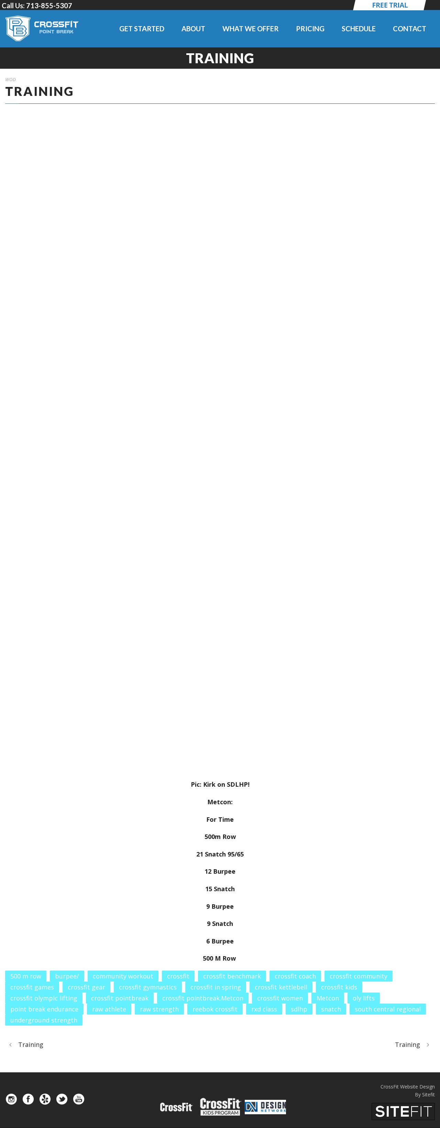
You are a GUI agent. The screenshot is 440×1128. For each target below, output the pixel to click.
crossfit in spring (215, 987)
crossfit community (358, 976)
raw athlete (109, 1009)
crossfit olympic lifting (43, 998)
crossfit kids (339, 987)
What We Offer (250, 28)
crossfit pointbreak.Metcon (202, 998)
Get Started (141, 28)
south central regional (388, 1009)
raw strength (159, 1009)
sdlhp (299, 1009)
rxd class (264, 1009)
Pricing (310, 28)
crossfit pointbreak (119, 998)
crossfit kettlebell (281, 987)
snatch (331, 1009)
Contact (409, 28)
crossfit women (280, 998)
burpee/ (67, 976)
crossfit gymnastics (148, 987)
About (193, 28)
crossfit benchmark (232, 976)
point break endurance (44, 1009)
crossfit (178, 976)
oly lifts (364, 998)
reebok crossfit (215, 1009)
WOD (10, 79)
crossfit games (32, 987)
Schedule (359, 28)
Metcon (328, 998)
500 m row (25, 976)
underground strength (43, 1020)
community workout (123, 976)
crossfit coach (295, 976)
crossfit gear (86, 987)
